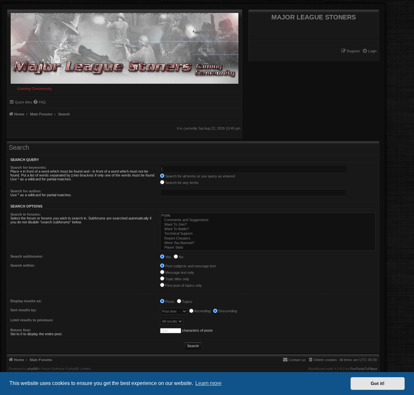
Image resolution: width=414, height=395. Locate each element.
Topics (186, 302)
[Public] (268, 215)
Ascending (202, 311)
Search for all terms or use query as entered (199, 176)
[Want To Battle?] (268, 229)
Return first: (20, 330)
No (180, 257)
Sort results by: (23, 310)
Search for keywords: (28, 167)
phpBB (32, 368)
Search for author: (25, 191)
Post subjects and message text (190, 266)
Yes (167, 257)
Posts (169, 302)
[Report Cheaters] (268, 238)
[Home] (122, 47)
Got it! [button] (378, 383)
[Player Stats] (268, 247)
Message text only (179, 272)
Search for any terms (181, 183)
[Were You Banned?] (268, 243)
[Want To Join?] (268, 224)
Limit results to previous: (31, 320)
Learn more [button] (208, 383)
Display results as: (26, 301)
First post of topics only (183, 285)
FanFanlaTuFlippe (363, 368)
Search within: (22, 265)
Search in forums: (25, 214)
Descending (227, 311)
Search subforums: (26, 256)
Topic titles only (176, 279)
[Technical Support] (268, 233)
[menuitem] (369, 51)
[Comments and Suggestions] (268, 220)
